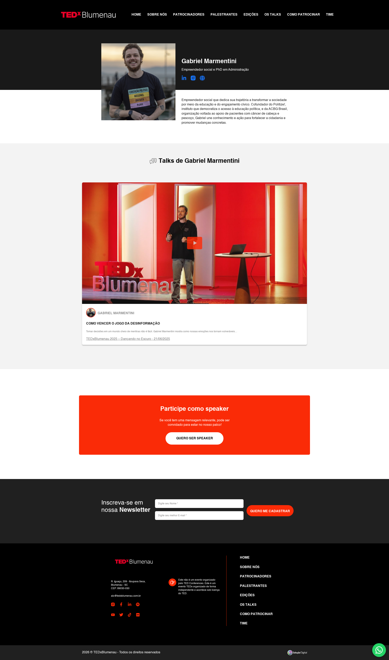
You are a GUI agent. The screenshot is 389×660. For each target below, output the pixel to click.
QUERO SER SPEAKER (194, 438)
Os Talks (272, 14)
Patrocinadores (188, 14)
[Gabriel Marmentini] (91, 312)
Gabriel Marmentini (116, 313)
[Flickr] (138, 615)
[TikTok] (129, 615)
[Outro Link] (202, 78)
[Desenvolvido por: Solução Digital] (297, 652)
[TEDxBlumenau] (88, 14)
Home (136, 14)
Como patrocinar (303, 14)
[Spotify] (138, 605)
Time (330, 14)
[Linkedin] (184, 78)
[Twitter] (121, 615)
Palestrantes (224, 14)
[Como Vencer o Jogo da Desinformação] (194, 243)
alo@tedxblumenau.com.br (126, 596)
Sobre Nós (157, 14)
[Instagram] (193, 78)
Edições (251, 14)
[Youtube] (113, 615)
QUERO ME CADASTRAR (270, 511)
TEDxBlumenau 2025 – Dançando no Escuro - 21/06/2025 (128, 339)
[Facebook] (121, 605)
